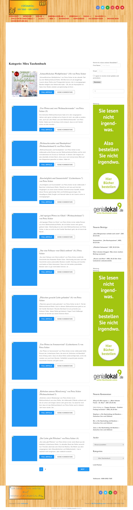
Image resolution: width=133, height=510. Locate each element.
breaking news (113, 18)
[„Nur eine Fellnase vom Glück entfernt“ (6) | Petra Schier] (24, 267)
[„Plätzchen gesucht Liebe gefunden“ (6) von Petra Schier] (24, 314)
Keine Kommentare (65, 92)
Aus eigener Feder (96, 18)
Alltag (41, 18)
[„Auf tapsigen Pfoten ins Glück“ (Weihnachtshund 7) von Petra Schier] (24, 225)
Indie (51, 18)
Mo (94, 421)
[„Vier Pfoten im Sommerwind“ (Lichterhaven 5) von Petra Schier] (24, 361)
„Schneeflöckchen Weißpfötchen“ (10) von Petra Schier (62, 73)
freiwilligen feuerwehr (71, 508)
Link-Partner (97, 465)
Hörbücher (73, 16)
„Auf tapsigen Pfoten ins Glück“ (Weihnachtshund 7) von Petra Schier (61, 217)
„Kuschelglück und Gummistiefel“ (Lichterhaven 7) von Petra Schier (61, 179)
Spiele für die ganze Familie (22, 18)
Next (83, 469)
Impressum (27, 16)
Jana (94, 428)
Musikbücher (64, 18)
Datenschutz (14, 16)
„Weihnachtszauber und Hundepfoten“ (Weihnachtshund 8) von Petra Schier (55, 144)
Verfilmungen (78, 18)
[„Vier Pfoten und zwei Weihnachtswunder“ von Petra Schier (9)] (24, 118)
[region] (66, 40)
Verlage (39, 16)
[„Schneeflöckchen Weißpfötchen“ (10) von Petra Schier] (24, 84)
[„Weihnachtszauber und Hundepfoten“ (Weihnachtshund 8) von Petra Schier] (24, 153)
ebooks (86, 16)
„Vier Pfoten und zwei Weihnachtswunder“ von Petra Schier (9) (61, 110)
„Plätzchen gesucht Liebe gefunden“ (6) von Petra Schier (60, 299)
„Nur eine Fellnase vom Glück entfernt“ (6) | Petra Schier (60, 252)
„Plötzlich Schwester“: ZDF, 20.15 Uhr (106, 247)
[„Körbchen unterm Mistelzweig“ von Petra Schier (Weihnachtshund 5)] (24, 408)
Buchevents (100, 16)
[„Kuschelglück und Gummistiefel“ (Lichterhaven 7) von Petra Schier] (24, 188)
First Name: (97, 65)
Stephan (96, 414)
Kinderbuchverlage (55, 16)
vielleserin (24, 503)
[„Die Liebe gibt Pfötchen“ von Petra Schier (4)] (24, 448)
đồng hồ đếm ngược (100, 400)
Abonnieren (97, 82)
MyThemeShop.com (99, 503)
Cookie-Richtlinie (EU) (19, 21)
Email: (95, 71)
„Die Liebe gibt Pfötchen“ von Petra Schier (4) (59, 438)
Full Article (46, 92)
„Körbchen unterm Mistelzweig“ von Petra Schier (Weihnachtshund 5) (60, 393)
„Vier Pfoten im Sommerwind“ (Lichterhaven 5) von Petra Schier (61, 346)
